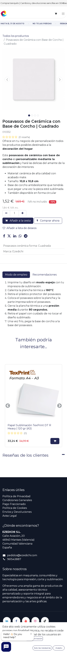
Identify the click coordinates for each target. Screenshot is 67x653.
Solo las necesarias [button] (42, 648)
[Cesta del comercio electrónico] (56, 14)
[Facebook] (4, 236)
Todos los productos (15, 35)
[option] (33, 405)
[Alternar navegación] (63, 13)
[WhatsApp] (20, 236)
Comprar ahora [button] (49, 220)
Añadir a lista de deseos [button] (21, 228)
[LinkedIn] (14, 236)
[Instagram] (35, 621)
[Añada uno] (22, 213)
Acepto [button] (58, 648)
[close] (31, 634)
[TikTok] (45, 621)
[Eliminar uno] (6, 213)
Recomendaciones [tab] (45, 274)
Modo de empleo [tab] (16, 274)
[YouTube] (26, 621)
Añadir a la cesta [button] (20, 220)
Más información (34, 638)
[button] (7, 79)
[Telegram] (25, 236)
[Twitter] (9, 236)
